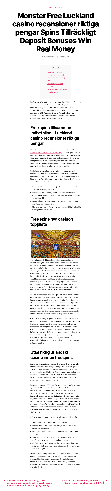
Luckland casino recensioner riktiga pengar (46, 152)
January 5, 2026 (64, 57)
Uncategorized (55, 8)
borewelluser (50, 57)
